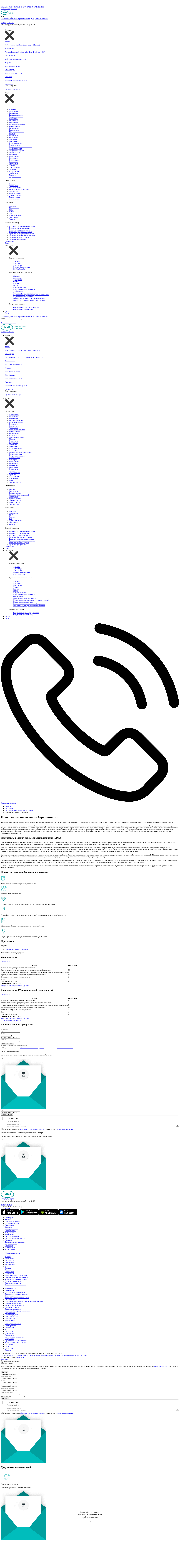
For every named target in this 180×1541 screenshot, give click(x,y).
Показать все (9, 241)
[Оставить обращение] (2, 21)
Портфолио (9, 1344)
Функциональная (15, 215)
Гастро (15, 285)
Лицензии (44, 19)
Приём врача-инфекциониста (15, 1341)
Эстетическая (14, 199)
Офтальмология (14, 152)
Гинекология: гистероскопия (19, 228)
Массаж (12, 134)
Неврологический (19, 287)
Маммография (14, 208)
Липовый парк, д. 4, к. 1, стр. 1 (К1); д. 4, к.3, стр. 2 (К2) (25, 52)
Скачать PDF (5, 962)
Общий (16, 282)
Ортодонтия (13, 191)
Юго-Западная (10, 70)
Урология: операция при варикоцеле (22, 235)
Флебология (13, 173)
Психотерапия (14, 160)
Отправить (5, 1398)
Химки (7, 41)
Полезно (38, 19)
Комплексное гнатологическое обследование (29, 298)
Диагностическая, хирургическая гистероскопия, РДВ (24, 1301)
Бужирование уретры (12, 1307)
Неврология (13, 135)
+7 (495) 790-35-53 (7, 1199)
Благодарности (10, 19)
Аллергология (14, 109)
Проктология (14, 156)
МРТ (11, 210)
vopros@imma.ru (6, 1205)
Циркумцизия (10, 1313)
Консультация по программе (11, 985)
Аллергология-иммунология (15, 1238)
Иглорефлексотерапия (17, 124)
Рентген (12, 211)
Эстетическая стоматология (15, 1292)
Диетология (13, 122)
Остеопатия (13, 141)
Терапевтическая (15, 195)
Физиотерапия (14, 171)
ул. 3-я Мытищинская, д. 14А (15, 59)
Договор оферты (7, 1355)
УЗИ (10, 213)
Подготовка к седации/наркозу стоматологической (31, 295)
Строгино (8, 77)
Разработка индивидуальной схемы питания (29, 300)
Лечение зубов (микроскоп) (19, 189)
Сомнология (13, 162)
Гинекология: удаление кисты (19, 230)
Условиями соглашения (65, 1048)
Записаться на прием (8, 323)
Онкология (13, 139)
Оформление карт (15, 149)
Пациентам (9, 1348)
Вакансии (26, 19)
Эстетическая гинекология (14, 1337)
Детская (12, 184)
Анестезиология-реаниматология (17, 1298)
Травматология (14, 167)
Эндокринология (15, 177)
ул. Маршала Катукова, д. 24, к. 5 (16, 80)
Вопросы (19, 19)
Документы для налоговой (77, 1355)
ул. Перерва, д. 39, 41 (12, 66)
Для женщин (17, 263)
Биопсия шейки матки (13, 1303)
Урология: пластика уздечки (19, 237)
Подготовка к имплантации (23, 297)
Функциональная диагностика (16, 1275)
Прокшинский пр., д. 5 (13, 89)
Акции (7, 311)
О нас (3, 19)
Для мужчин (17, 265)
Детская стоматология (13, 1281)
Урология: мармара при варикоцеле (21, 234)
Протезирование (15, 193)
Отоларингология (15, 143)
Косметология (14, 130)
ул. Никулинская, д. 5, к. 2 (14, 73)
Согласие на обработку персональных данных (29, 1355)
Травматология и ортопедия (15, 1242)
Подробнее (25, 985)
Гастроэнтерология (16, 117)
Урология (12, 169)
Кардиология (14, 128)
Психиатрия (13, 158)
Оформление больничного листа (20, 147)
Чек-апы (12, 219)
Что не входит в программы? (11, 1020)
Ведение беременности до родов (16, 949)
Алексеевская (10, 55)
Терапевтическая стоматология (16, 1279)
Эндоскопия (13, 217)
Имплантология (15, 188)
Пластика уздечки (11, 1315)
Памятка (8, 1350)
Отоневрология (14, 145)
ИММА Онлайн (19, 269)
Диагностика (13, 186)
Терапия (12, 165)
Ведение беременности (21, 267)
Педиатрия (13, 154)
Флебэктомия (18, 291)
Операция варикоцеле (13, 1309)
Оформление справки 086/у (23, 309)
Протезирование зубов (13, 1283)
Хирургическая (14, 197)
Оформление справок (16, 150)
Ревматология (10, 1300)
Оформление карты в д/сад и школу (26, 307)
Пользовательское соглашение (57, 1355)
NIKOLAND (19, 1357)
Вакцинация (13, 113)
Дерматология (14, 120)
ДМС (32, 19)
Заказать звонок (7, 1114)
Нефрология (13, 137)
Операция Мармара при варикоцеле (18, 1311)
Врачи (7, 243)
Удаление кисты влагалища (14, 1305)
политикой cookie (160, 1366)
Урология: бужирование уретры (20, 232)
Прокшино (9, 84)
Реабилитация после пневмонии (24, 293)
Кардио (16, 283)
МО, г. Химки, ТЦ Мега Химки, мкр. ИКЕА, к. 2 (22, 45)
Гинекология (13, 119)
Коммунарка (9, 48)
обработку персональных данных (32, 1048)
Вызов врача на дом (16, 115)
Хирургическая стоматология (15, 1285)
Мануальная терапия (16, 132)
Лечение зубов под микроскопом (16, 1277)
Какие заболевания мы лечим (15, 1342)
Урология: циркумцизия (17, 239)
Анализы (12, 206)
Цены (7, 1346)
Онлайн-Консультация (9, 9)
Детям (7, 313)
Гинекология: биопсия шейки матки (22, 226)
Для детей (16, 261)
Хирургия (12, 175)
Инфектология (14, 126)
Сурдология (13, 164)
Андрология (13, 111)
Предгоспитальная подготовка (24, 289)
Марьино (8, 63)
